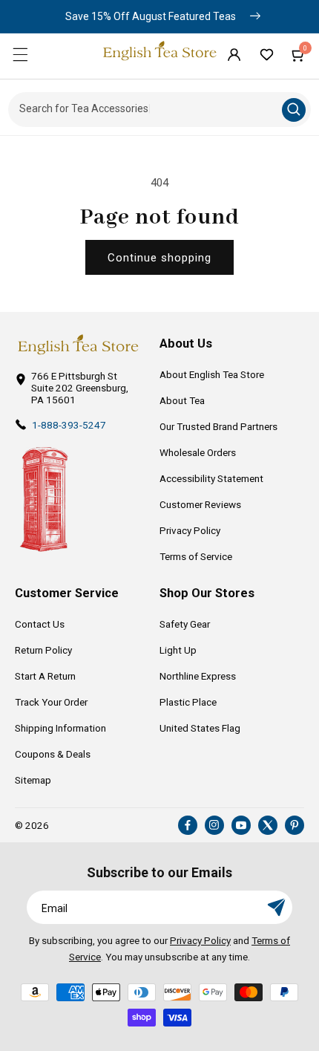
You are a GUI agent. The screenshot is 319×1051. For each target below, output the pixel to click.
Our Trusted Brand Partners (218, 426)
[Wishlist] (266, 54)
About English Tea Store (212, 374)
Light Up (178, 650)
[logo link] (78, 344)
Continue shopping (159, 257)
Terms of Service (196, 556)
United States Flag (200, 728)
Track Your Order (51, 702)
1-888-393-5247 (69, 425)
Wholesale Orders (198, 452)
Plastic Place (188, 702)
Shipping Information (60, 728)
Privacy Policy (190, 530)
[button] (20, 54)
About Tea (182, 400)
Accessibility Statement (211, 478)
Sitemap (33, 780)
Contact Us (40, 624)
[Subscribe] (276, 907)
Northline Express (198, 676)
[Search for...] (294, 110)
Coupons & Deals (53, 754)
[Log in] (233, 54)
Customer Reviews (200, 504)
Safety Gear (185, 624)
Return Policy (43, 650)
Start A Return (45, 676)
